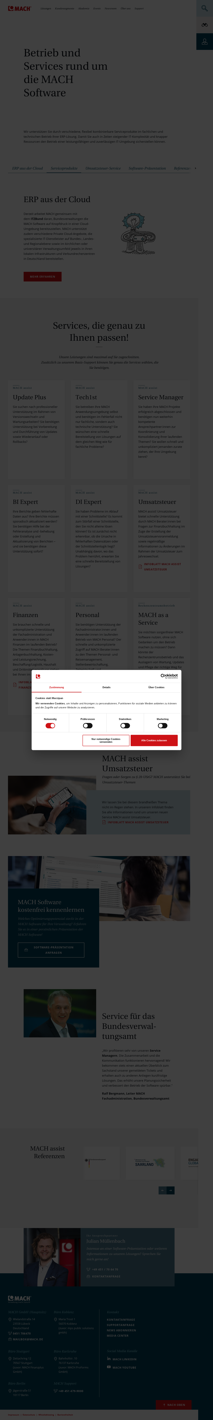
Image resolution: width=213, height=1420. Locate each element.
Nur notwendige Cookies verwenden (106, 740)
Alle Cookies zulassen (154, 740)
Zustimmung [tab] (56, 687)
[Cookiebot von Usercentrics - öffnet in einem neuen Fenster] (163, 676)
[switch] (88, 725)
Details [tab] (107, 687)
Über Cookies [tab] (156, 687)
